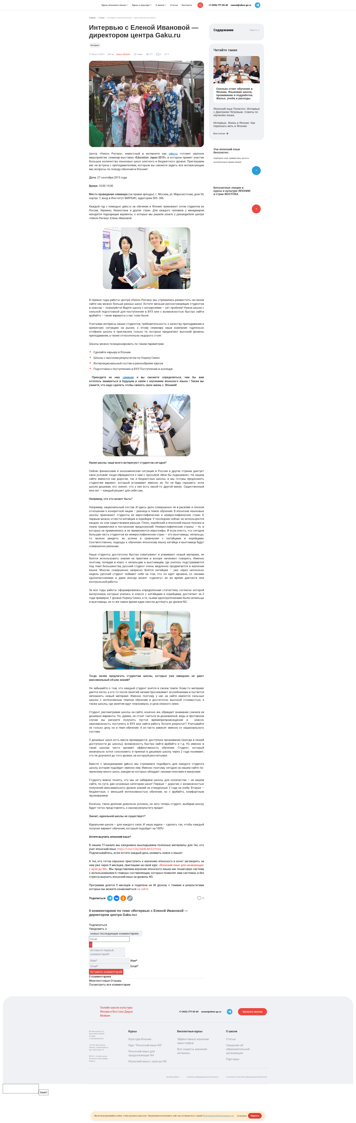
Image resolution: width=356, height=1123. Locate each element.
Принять (255, 1116)
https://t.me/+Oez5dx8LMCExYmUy (139, 849)
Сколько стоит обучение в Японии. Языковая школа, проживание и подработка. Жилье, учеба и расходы (234, 93)
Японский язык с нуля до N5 (147, 1061)
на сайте (142, 889)
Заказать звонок (252, 1011)
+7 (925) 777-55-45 (218, 5)
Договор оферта (172, 1077)
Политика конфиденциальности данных (202, 1077)
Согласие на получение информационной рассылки (246, 1077)
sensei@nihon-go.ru (241, 5)
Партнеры (232, 1059)
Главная (92, 18)
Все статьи (219, 133)
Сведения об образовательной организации (237, 1049)
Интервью (95, 45)
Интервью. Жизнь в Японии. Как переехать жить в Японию (234, 124)
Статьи (101, 18)
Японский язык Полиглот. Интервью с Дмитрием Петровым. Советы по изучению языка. (236, 112)
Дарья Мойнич (123, 54)
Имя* (133, 960)
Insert (43, 1092)
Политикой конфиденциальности (218, 1116)
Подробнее (242, 1116)
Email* (134, 966)
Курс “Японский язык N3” (145, 1045)
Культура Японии (139, 1039)
